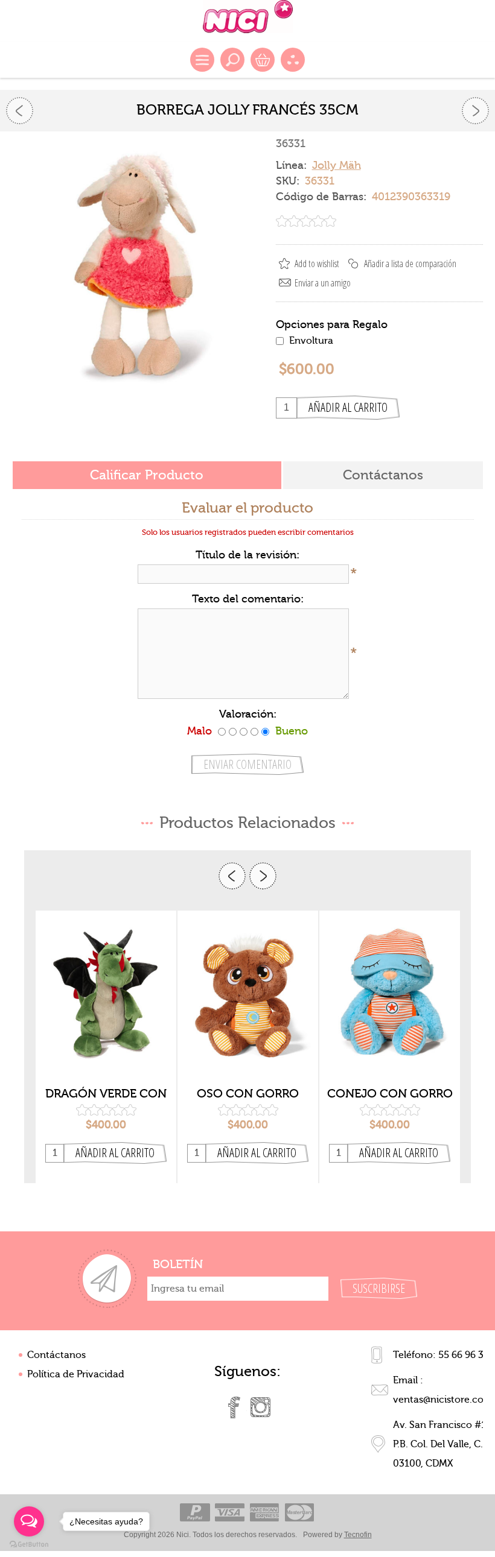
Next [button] (262, 875)
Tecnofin (358, 1534)
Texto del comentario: (248, 599)
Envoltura (311, 340)
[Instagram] (260, 1407)
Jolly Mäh (336, 165)
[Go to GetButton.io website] (29, 1545)
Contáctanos (56, 1355)
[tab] (147, 476)
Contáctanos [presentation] (383, 475)
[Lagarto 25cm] (19, 110)
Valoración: (247, 714)
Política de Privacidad (75, 1374)
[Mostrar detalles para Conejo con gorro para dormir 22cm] (389, 995)
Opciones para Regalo (332, 324)
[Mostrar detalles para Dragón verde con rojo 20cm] (106, 995)
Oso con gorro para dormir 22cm (248, 1094)
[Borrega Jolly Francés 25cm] (475, 110)
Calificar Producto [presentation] (146, 475)
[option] (106, 1047)
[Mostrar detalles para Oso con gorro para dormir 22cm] (247, 995)
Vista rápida (106, 1060)
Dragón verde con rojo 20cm (106, 1094)
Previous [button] (232, 875)
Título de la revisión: (247, 555)
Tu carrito (263, 60)
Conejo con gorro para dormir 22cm (390, 1094)
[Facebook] (234, 1407)
